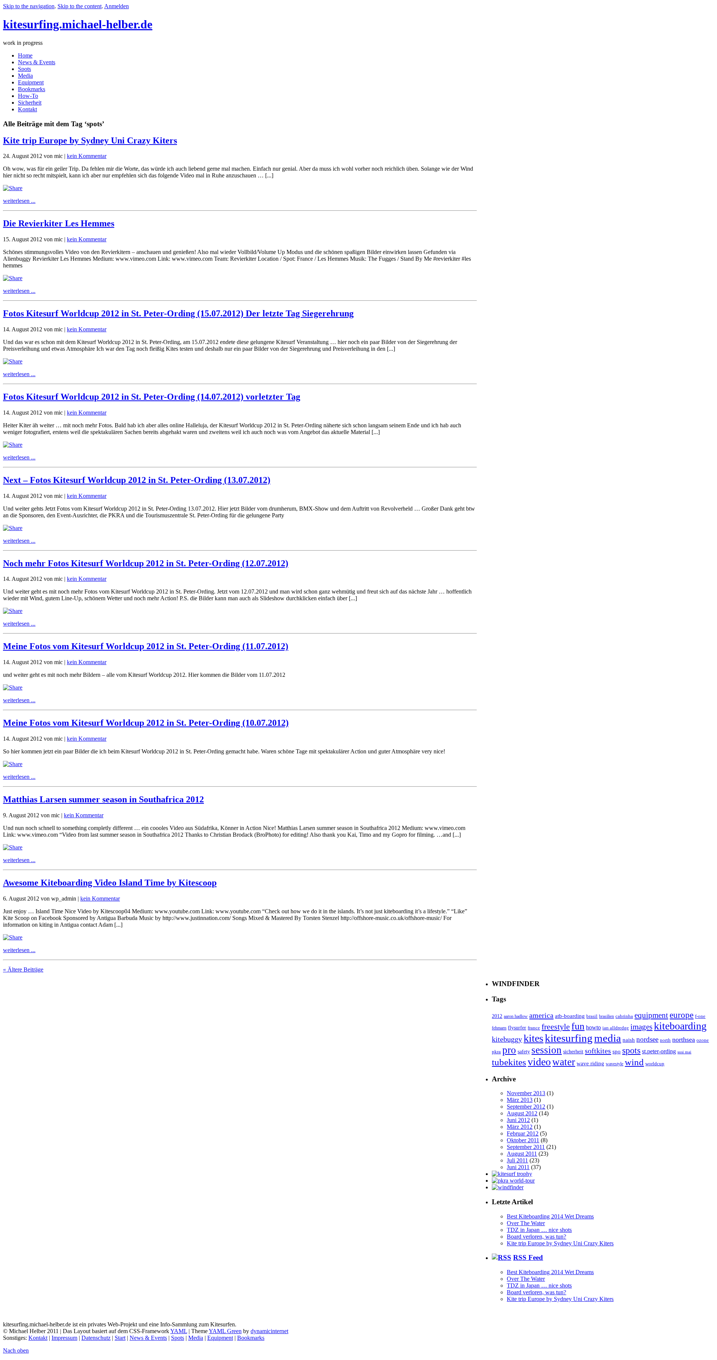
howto (593, 1027)
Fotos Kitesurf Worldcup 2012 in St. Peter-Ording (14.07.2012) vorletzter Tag (151, 397)
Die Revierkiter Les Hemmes (58, 223)
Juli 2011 (517, 1160)
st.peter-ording (659, 1051)
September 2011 (526, 1147)
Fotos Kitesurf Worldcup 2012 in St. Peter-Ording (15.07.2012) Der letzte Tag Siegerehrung (178, 313)
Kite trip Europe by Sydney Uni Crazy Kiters (90, 140)
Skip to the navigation (29, 6)
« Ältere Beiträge (23, 969)
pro (509, 1050)
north (665, 1040)
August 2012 (522, 1113)
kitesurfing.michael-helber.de (77, 24)
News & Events (36, 62)
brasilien (606, 1016)
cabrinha (624, 1016)
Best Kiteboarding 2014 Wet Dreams (550, 1216)
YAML (178, 1331)
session (546, 1050)
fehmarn (499, 1028)
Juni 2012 (518, 1120)
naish (629, 1040)
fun (577, 1026)
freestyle (555, 1026)
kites (533, 1038)
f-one (700, 1016)
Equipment (31, 82)
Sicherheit (29, 102)
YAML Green (225, 1331)
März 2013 (520, 1100)
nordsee (647, 1039)
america (541, 1015)
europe (681, 1015)
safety (524, 1051)
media (607, 1038)
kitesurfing (569, 1038)
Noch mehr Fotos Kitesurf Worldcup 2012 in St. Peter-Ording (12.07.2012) (145, 563)
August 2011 (522, 1153)
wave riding (590, 1063)
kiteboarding (680, 1026)
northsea (683, 1039)
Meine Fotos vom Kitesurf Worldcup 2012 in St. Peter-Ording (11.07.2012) (145, 646)
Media (25, 75)
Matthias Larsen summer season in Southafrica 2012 (103, 799)
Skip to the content (80, 6)
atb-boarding (570, 1016)
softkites (598, 1051)
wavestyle (614, 1064)
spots (631, 1050)
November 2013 (526, 1093)
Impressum (64, 1338)
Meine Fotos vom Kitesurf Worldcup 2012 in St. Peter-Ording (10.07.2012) (146, 723)
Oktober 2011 (523, 1140)
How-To (28, 96)
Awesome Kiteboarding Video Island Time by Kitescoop (110, 882)
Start (120, 1338)
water (563, 1062)
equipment (651, 1015)
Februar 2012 (522, 1133)
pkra (496, 1051)
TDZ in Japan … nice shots (539, 1230)
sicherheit (573, 1051)
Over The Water (526, 1223)
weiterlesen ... (19, 201)
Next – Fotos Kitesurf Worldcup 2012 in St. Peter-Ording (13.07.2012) (136, 480)
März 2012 (520, 1127)
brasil (592, 1016)
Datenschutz (96, 1338)
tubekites (509, 1062)
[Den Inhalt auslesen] (501, 1257)
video (539, 1062)
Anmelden (116, 6)
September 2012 (526, 1106)
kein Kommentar (86, 156)
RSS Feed (528, 1257)
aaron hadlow (516, 1016)
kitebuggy (507, 1039)
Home (25, 55)
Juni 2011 (518, 1167)
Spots (24, 69)
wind (634, 1062)
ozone (702, 1040)
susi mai (684, 1052)
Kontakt (27, 109)
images (641, 1026)
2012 (497, 1016)
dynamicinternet (269, 1331)
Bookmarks (31, 89)
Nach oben (16, 1350)
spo (616, 1051)
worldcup (654, 1063)
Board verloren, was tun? (536, 1236)
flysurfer (517, 1028)
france (534, 1028)
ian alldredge (615, 1028)
